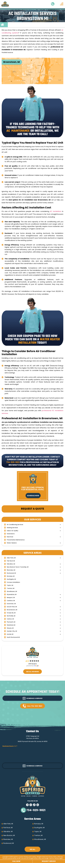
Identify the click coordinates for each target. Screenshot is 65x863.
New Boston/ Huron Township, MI (17, 567)
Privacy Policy (53, 856)
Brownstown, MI (12, 610)
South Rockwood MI (13, 637)
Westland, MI (11, 625)
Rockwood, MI (11, 573)
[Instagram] (30, 805)
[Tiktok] (34, 805)
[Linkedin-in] (37, 805)
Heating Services (12, 527)
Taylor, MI (10, 585)
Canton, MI (10, 619)
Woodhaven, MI (12, 591)
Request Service (49, 861)
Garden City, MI (12, 631)
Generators (11, 534)
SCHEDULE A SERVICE (34, 698)
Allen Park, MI (11, 558)
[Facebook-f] (27, 805)
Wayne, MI (10, 628)
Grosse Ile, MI (11, 613)
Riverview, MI (11, 570)
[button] (61, 4)
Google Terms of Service (51, 858)
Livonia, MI (10, 634)
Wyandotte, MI (11, 594)
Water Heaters (12, 543)
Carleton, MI (11, 600)
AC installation (55, 211)
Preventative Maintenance (16, 540)
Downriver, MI (11, 603)
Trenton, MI (10, 588)
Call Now (16, 861)
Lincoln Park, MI (12, 606)
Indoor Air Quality (12, 530)
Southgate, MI (11, 579)
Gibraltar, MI (11, 564)
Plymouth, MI (11, 622)
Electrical (10, 537)
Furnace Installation (13, 582)
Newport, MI (11, 597)
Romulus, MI (10, 576)
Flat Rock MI (11, 561)
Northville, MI (11, 616)
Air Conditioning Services (15, 524)
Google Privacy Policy (35, 858)
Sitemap (60, 856)
